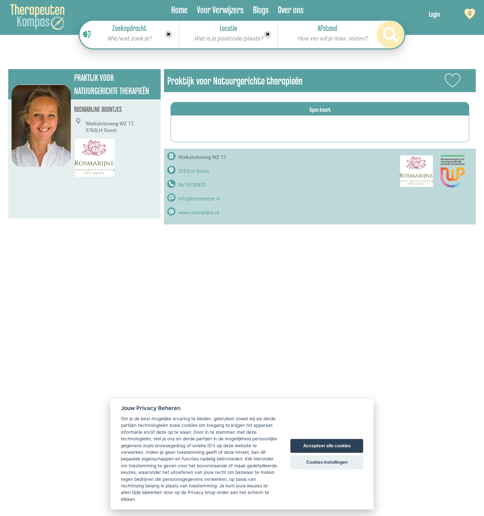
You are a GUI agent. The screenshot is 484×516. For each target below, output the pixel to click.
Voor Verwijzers (220, 9)
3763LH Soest (193, 171)
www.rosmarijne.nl (198, 213)
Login (434, 14)
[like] (452, 80)
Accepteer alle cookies (327, 445)
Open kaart (320, 109)
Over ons (291, 9)
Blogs (261, 9)
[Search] (390, 34)
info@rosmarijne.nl (199, 199)
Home (179, 9)
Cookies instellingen (327, 462)
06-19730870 (192, 185)
